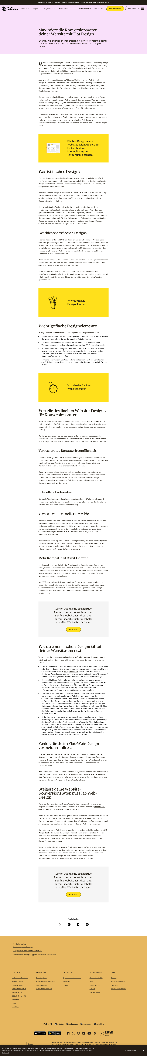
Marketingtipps (41, 978)
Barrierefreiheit (95, 992)
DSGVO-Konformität (19, 996)
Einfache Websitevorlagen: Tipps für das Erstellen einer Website (34, 955)
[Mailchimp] (99, 1024)
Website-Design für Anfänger (23, 947)
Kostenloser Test (115, 9)
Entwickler (66, 981)
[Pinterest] (95, 1034)
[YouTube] (89, 1034)
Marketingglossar (42, 985)
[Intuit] (47, 1024)
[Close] (143, 1050)
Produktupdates (17, 981)
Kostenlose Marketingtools (45, 981)
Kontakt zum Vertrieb (118, 989)
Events (65, 985)
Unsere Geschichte (96, 978)
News (91, 981)
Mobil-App (15, 1007)
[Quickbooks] (85, 1024)
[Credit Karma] (72, 1024)
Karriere (92, 989)
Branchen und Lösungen (29, 9)
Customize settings (130, 1050)
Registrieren (73, 629)
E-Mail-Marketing (17, 985)
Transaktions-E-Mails (19, 989)
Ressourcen (63, 9)
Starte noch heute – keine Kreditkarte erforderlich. (91, 2)
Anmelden (132, 9)
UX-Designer (83, 526)
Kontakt (113, 978)
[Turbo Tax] (59, 1024)
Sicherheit (15, 1000)
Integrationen (48, 9)
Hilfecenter (115, 985)
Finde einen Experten (118, 981)
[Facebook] (68, 1034)
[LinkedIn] (83, 1034)
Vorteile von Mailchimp (20, 978)
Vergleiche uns (17, 992)
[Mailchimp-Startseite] (10, 8)
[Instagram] (78, 1034)
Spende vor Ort (95, 985)
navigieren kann (71, 671)
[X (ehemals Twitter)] (73, 1034)
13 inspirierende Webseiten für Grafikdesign (27, 951)
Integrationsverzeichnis (44, 989)
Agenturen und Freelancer (72, 978)
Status (14, 1003)
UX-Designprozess (62, 855)
